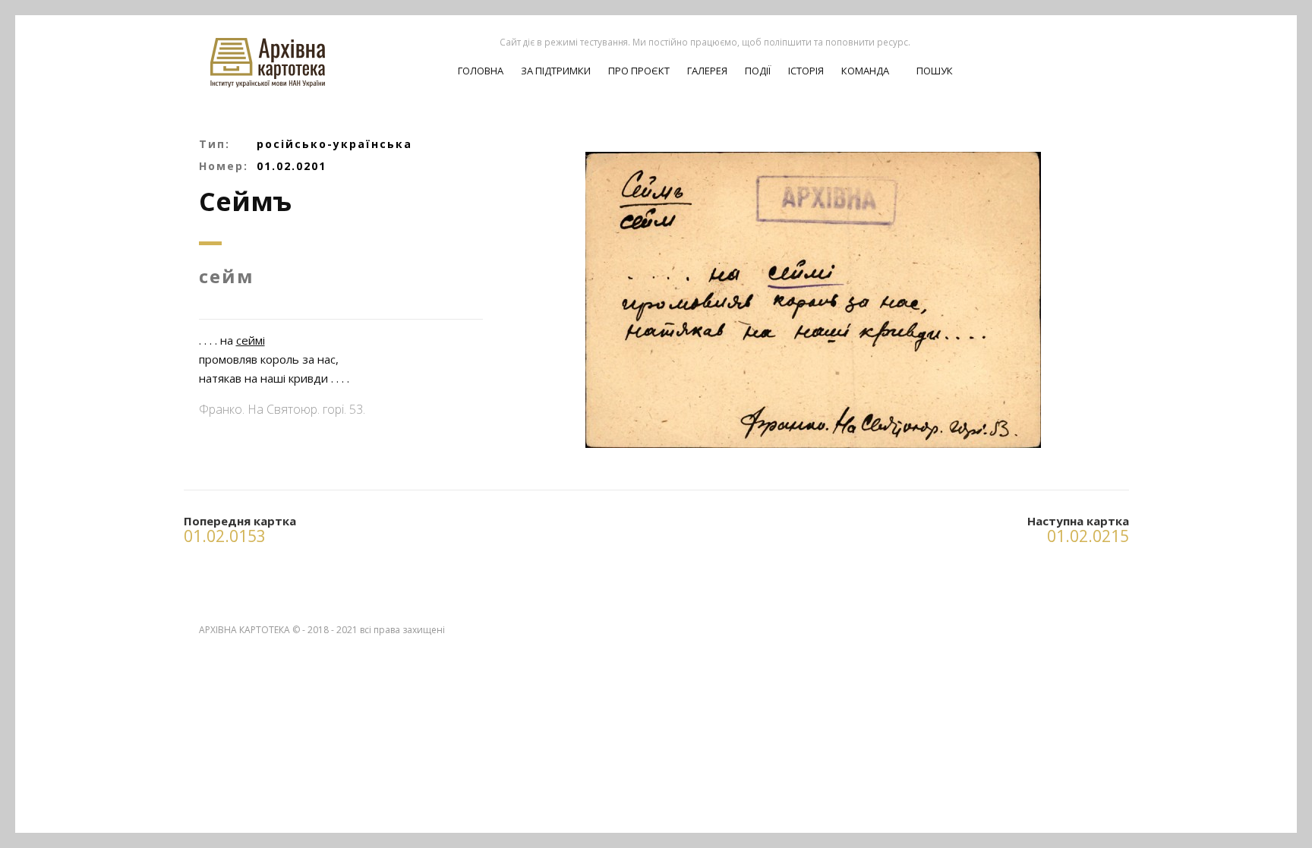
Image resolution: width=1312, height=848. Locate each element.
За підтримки (556, 70)
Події (758, 70)
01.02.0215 (1088, 536)
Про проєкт (639, 70)
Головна (480, 70)
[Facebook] (1102, 54)
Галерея (707, 70)
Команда (865, 70)
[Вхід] (1075, 54)
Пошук (933, 70)
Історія (806, 70)
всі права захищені (402, 629)
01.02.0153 (225, 536)
